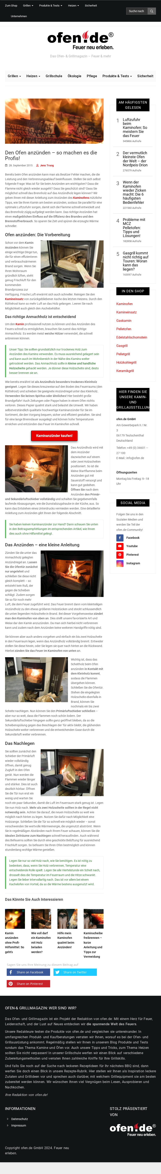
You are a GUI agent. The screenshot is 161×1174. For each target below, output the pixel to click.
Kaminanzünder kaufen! (54, 436)
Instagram (133, 563)
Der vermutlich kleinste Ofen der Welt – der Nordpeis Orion (135, 159)
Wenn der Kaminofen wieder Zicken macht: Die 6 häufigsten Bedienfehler (134, 192)
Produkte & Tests (49, 5)
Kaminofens (81, 197)
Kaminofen (124, 304)
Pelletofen (123, 329)
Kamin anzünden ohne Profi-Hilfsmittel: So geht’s (14, 943)
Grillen (27, 5)
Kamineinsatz (14, 299)
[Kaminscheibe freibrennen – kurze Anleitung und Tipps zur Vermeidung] (94, 918)
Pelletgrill (123, 354)
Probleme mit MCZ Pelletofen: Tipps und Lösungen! (134, 228)
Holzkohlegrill (126, 362)
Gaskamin (123, 321)
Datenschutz (19, 1119)
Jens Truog (47, 165)
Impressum (18, 1125)
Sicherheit (91, 5)
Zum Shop (11, 5)
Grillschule (54, 76)
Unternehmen (19, 16)
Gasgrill (122, 346)
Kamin (20, 324)
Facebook (132, 537)
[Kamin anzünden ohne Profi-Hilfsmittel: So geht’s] (15, 918)
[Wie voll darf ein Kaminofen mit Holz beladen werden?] (41, 918)
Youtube (132, 546)
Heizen (72, 5)
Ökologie (74, 76)
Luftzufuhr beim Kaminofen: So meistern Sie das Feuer (135, 128)
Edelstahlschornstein (131, 337)
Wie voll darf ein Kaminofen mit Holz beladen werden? (41, 943)
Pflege (92, 76)
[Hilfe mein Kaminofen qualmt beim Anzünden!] (67, 918)
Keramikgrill (125, 371)
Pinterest (132, 554)
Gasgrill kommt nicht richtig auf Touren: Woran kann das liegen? (135, 261)
